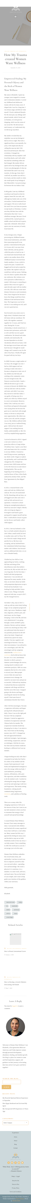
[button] (15, 16)
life (7, 906)
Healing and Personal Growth (16, 948)
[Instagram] (8, 1162)
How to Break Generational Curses (15, 951)
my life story (16, 909)
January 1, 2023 (10, 954)
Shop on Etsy (15, 1184)
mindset (8, 909)
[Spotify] (22, 1162)
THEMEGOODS (16, 1200)
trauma (15, 913)
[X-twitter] (15, 1162)
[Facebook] (12, 1162)
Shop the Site (15, 1180)
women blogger (9, 917)
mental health (14, 906)
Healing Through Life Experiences (15, 51)
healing (20, 902)
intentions (7, 794)
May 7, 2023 (9, 988)
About (15, 1140)
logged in (15, 1006)
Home (15, 1137)
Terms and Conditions (15, 1191)
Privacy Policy (15, 1188)
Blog (15, 1144)
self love (8, 913)
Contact (15, 1148)
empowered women (10, 902)
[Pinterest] (19, 1162)
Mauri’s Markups (20, 1198)
